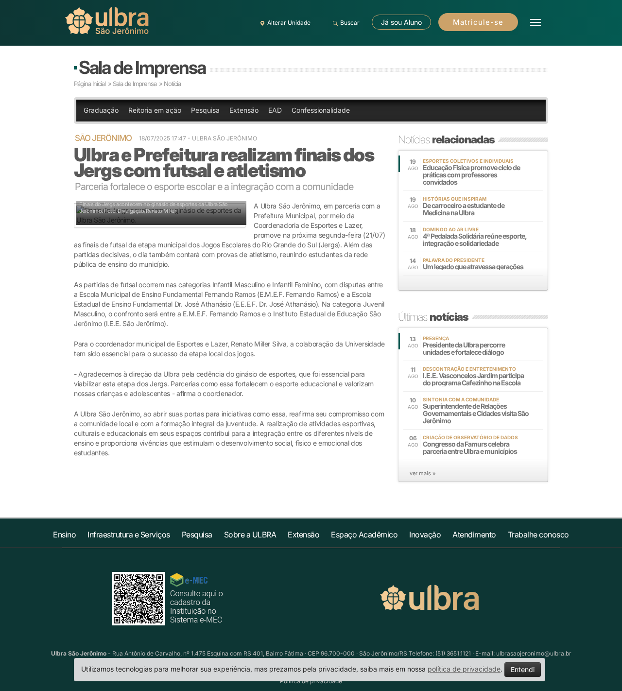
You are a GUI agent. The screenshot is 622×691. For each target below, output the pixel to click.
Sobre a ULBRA (250, 534)
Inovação (425, 534)
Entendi (523, 669)
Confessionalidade (321, 110)
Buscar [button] (350, 22)
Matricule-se (478, 22)
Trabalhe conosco (538, 534)
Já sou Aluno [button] (401, 22)
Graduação (101, 110)
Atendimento (474, 534)
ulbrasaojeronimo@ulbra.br (533, 653)
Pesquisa (205, 110)
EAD (275, 110)
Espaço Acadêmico (364, 534)
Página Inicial (89, 83)
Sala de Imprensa (142, 67)
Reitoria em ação (154, 110)
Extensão (244, 110)
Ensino (64, 534)
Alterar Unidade (289, 22)
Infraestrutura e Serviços (128, 534)
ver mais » (422, 473)
